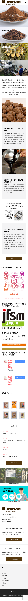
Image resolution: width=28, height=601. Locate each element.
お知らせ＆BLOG (6, 580)
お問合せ (4, 583)
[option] (14, 13)
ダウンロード (20, 361)
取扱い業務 (4, 575)
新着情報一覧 (14, 463)
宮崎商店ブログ (14, 258)
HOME (2, 567)
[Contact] (14, 591)
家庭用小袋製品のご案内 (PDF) (10, 380)
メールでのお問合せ (14, 539)
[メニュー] (25, 2)
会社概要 (4, 578)
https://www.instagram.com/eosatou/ (14, 298)
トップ (3, 571)
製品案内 (4, 573)
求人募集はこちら (14, 559)
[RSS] (16, 591)
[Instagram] (11, 591)
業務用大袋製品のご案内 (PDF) (10, 364)
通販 (3, 585)
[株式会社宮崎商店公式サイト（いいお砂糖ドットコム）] (14, 509)
